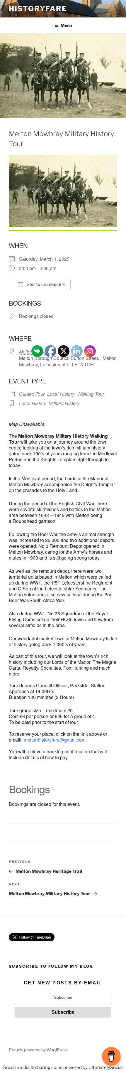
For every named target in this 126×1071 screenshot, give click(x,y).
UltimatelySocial (105, 1067)
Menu (66, 25)
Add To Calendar (44, 285)
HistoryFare (38, 8)
